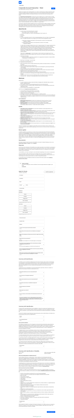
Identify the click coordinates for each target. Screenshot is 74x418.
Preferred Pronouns (22, 217)
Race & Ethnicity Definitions (23, 322)
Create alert (24, 166)
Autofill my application (49, 171)
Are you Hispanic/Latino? (23, 319)
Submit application (51, 411)
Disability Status (22, 401)
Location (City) (21, 188)
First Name (21, 175)
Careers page (28, 53)
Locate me (20, 190)
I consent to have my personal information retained (27, 227)
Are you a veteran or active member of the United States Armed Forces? (30, 293)
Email (20, 181)
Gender (20, 316)
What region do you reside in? (24, 290)
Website (20, 224)
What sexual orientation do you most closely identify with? (28, 279)
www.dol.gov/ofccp (46, 366)
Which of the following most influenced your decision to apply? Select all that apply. (31, 235)
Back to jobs (21, 5)
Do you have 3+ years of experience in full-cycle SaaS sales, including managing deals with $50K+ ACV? (30, 243)
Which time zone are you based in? (25, 238)
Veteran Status (21, 345)
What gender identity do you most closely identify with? (28, 271)
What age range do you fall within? (24, 286)
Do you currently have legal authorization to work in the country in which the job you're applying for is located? (31, 249)
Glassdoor (35, 143)
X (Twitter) (28, 143)
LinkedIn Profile (21, 221)
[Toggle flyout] (23, 185)
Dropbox (25, 196)
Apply (53, 8)
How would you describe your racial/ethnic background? (28, 282)
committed (27, 133)
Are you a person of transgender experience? (26, 275)
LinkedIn (25, 143)
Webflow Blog (21, 143)
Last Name (21, 178)
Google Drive (25, 198)
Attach (25, 194)
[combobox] (19, 186)
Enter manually (25, 200)
